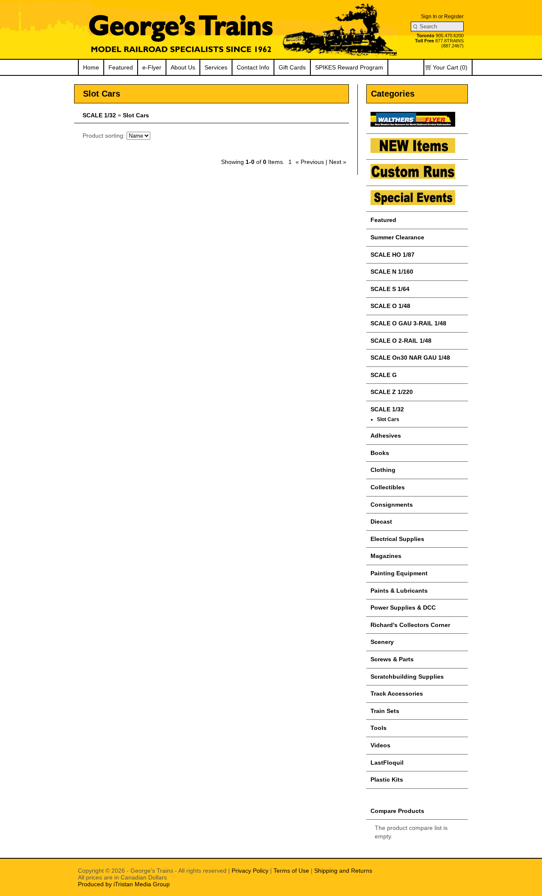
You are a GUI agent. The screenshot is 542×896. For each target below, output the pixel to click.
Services (216, 67)
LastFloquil (387, 762)
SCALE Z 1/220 (392, 391)
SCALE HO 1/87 (393, 254)
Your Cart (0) (450, 67)
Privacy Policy (250, 870)
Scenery (382, 641)
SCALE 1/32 (99, 115)
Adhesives (386, 435)
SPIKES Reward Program (349, 67)
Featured (120, 67)
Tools (379, 727)
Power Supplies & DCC (403, 607)
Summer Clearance (397, 237)
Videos (380, 745)
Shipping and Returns (343, 870)
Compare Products (397, 810)
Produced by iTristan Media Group (124, 884)
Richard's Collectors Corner (410, 624)
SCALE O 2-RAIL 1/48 (401, 340)
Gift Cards (292, 67)
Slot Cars (136, 115)
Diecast (381, 521)
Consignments (392, 504)
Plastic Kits (387, 779)
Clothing (383, 469)
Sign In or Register (442, 16)
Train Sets (385, 710)
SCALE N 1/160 (392, 271)
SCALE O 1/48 (390, 305)
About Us (183, 67)
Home (91, 67)
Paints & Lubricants (399, 590)
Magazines (386, 555)
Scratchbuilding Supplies (407, 676)
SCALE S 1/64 (390, 289)
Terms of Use (291, 870)
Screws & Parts (392, 659)
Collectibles (388, 487)
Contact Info (253, 67)
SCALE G (384, 375)
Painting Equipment (399, 573)
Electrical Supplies (397, 538)
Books (380, 452)
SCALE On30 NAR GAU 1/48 (410, 357)
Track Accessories (397, 693)
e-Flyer (151, 67)
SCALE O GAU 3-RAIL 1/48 (408, 323)
